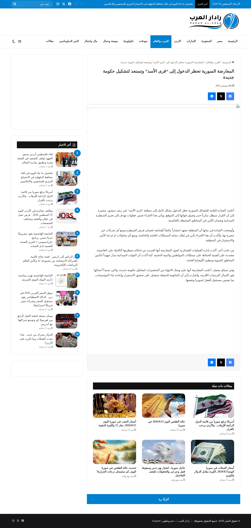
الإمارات (191, 41)
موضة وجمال (110, 41)
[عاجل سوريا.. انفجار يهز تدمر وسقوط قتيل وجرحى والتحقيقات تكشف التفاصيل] (163, 452)
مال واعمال (90, 41)
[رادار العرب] (213, 21)
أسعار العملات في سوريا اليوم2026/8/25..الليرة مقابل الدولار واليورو (214, 471)
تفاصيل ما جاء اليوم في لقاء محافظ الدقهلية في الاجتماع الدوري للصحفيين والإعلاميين (148, 3)
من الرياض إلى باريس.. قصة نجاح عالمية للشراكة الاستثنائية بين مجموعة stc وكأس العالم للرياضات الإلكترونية (50, 260)
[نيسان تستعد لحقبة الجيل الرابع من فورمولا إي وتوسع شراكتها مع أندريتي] (66, 321)
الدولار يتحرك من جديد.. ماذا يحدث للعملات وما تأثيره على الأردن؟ (36, 338)
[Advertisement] (86, 21)
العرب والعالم (161, 41)
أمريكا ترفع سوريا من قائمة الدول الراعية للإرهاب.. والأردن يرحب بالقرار (214, 425)
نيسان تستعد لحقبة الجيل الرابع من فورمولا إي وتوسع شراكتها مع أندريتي (35, 320)
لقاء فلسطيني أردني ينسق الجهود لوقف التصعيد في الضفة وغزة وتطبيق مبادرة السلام (35, 158)
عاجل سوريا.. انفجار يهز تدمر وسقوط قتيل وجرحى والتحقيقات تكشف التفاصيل (163, 471)
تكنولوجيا (129, 41)
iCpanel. (156, 520)
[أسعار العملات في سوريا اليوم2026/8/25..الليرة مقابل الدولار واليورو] (212, 452)
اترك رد (163, 499)
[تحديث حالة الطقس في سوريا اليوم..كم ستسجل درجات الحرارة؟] (114, 452)
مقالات (50, 41)
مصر (220, 41)
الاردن (177, 41)
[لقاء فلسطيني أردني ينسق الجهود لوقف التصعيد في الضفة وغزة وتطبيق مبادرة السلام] (66, 159)
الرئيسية (232, 41)
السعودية (206, 41)
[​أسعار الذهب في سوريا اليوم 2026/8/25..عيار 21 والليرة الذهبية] (114, 405)
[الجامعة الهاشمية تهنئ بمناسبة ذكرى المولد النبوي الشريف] (66, 280)
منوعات (143, 41)
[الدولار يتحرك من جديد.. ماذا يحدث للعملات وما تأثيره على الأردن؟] (66, 340)
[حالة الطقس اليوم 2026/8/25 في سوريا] (163, 405)
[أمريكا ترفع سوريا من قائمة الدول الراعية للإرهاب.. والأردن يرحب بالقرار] (212, 405)
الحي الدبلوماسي (69, 41)
